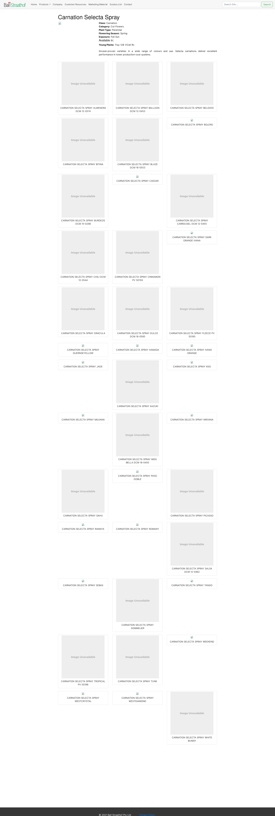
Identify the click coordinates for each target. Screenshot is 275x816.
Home (34, 4)
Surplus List (116, 4)
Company (57, 4)
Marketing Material (98, 4)
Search (267, 4)
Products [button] (44, 4)
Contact (128, 4)
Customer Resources (75, 4)
